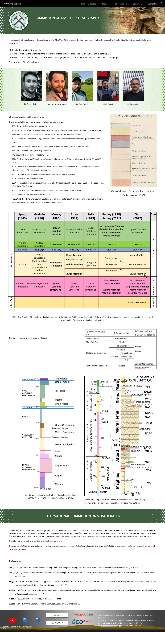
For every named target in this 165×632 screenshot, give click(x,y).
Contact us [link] (152, 3)
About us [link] (92, 3)
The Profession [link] (120, 3)
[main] (76, 15)
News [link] (105, 3)
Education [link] (137, 3)
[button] (162, 4)
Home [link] (82, 3)
